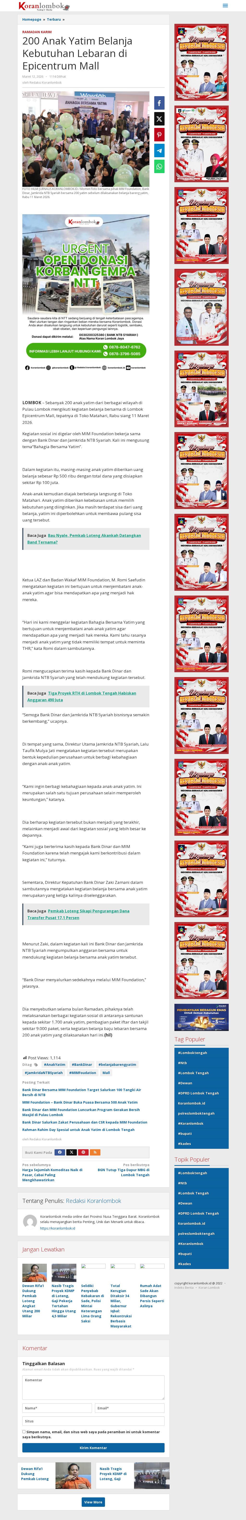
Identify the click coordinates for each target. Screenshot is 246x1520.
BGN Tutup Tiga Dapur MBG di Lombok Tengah (123, 1169)
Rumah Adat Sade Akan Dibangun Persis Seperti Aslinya (152, 1295)
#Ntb (182, 1063)
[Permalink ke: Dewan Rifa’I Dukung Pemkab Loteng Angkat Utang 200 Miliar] (34, 1273)
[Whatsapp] (159, 166)
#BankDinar (82, 1064)
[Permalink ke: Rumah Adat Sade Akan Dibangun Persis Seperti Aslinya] (152, 1273)
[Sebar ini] (159, 103)
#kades (184, 1143)
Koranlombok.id (191, 1103)
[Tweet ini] (159, 119)
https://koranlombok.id (57, 1228)
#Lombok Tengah (193, 1073)
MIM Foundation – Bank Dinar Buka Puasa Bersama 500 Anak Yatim (80, 1102)
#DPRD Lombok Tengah (198, 1093)
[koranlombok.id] (44, 5)
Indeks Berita (184, 1287)
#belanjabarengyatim (117, 1064)
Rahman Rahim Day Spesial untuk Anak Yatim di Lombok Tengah (78, 1129)
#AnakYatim (54, 1064)
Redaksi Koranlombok (93, 1201)
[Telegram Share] (159, 150)
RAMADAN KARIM (37, 32)
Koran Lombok (209, 1287)
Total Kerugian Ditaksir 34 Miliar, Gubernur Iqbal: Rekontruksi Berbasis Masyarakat (121, 1305)
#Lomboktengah (192, 1052)
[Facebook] (60, 1152)
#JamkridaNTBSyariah (44, 1072)
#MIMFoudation (82, 1072)
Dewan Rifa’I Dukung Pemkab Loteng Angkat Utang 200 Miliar (33, 1300)
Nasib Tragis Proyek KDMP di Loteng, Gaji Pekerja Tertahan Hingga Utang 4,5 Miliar (64, 1300)
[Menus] (225, 6)
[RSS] (95, 1152)
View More (93, 1502)
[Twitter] (71, 1152)
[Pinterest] (83, 1152)
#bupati (185, 1133)
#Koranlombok (190, 1123)
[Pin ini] (159, 134)
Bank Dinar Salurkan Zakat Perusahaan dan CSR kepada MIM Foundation (84, 1122)
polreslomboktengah (196, 1113)
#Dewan (185, 1083)
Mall (106, 1072)
